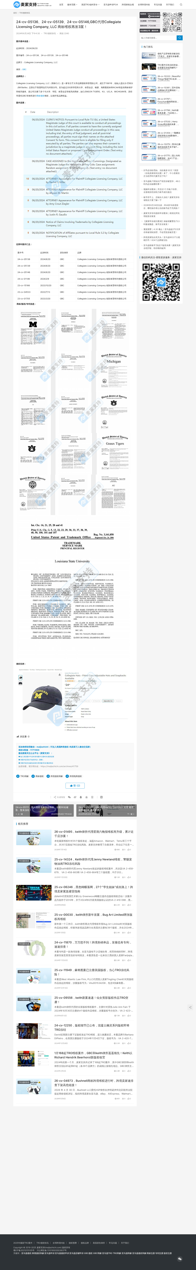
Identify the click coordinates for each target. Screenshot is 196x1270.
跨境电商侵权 (76, 776)
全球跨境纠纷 (144, 4)
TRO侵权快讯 (50, 33)
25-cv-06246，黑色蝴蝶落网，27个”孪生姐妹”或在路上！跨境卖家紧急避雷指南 (93, 889)
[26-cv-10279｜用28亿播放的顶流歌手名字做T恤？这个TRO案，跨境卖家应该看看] (149, 146)
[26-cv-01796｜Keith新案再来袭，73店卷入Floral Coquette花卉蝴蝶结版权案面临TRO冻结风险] (149, 112)
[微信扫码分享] (69, 797)
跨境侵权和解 (57, 776)
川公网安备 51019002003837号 (52, 1250)
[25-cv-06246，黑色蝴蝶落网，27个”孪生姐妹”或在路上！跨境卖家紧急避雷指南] (34, 893)
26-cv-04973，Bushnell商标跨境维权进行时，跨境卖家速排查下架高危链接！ (93, 1083)
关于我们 (170, 4)
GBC (24, 69)
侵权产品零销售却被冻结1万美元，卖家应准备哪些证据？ (169, 56)
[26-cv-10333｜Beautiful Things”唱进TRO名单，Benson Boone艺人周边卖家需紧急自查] (149, 78)
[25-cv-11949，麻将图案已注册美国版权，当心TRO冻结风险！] (34, 976)
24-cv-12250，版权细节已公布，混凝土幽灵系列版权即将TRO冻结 (91, 1027)
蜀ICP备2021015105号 (23, 1250)
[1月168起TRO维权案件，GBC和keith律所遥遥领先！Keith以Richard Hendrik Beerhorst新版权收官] (34, 1059)
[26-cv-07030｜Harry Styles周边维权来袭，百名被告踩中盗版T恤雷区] (149, 123)
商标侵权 (40, 95)
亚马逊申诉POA (111, 4)
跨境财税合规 (128, 4)
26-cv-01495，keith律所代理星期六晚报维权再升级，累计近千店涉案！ (94, 834)
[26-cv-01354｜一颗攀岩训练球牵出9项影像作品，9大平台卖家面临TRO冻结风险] (149, 134)
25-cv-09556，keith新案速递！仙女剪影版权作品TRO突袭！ (91, 1000)
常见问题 (158, 4)
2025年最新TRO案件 (22, 1243)
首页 (61, 4)
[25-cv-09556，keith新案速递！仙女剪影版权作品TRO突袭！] (34, 1003)
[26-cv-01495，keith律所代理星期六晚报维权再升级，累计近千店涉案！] (34, 837)
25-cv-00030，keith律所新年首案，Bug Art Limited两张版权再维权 (93, 917)
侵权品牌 (85, 1243)
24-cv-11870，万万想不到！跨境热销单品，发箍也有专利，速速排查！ (93, 944)
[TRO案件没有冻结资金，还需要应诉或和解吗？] (149, 67)
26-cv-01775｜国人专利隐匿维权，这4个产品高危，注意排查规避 (169, 158)
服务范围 (71, 4)
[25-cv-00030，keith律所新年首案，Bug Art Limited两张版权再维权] (34, 920)
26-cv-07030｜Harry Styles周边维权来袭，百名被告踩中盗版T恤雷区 (168, 124)
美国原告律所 (99, 1243)
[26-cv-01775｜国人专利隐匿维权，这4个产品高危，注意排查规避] (149, 157)
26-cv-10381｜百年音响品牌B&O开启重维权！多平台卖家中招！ (169, 90)
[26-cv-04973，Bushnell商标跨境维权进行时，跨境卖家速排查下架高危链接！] (34, 1086)
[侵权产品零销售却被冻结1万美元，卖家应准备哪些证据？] (149, 55)
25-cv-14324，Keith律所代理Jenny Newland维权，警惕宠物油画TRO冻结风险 (93, 861)
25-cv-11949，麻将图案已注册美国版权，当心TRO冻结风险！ (91, 972)
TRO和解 (24, 776)
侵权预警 (73, 1243)
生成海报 (60, 797)
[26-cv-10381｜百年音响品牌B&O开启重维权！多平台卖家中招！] (149, 89)
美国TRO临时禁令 (89, 4)
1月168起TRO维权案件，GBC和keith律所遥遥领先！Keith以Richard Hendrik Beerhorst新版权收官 (93, 1055)
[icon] (180, 1259)
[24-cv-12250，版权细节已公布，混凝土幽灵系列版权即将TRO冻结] (34, 1031)
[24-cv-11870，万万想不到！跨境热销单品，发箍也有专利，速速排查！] (34, 948)
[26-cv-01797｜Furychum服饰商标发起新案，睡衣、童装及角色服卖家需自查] (149, 100)
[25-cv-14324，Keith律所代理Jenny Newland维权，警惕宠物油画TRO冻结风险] (34, 865)
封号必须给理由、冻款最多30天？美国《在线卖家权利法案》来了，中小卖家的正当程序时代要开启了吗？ (161, 173)
